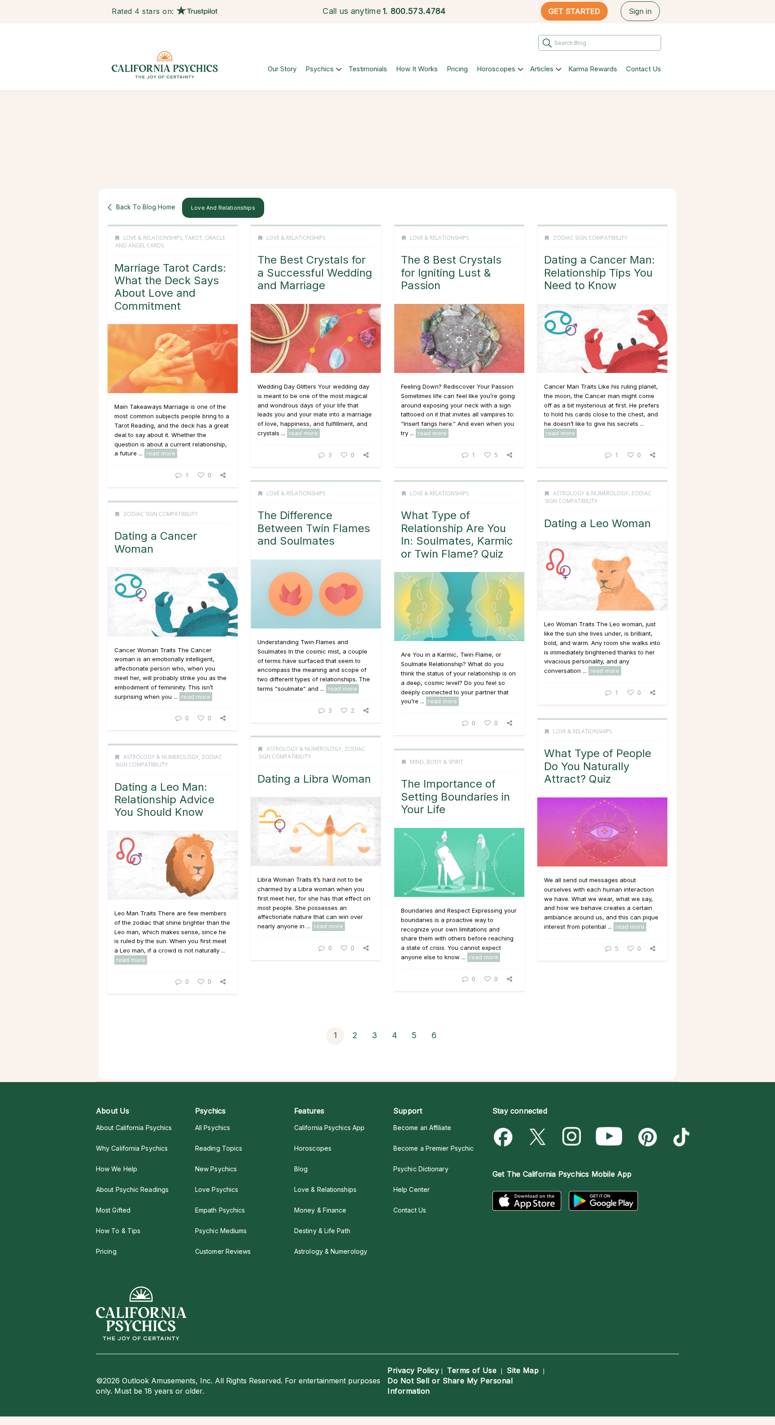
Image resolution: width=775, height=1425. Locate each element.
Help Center (411, 1189)
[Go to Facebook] (504, 1137)
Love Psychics (216, 1189)
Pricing (457, 69)
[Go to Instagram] (572, 1137)
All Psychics (212, 1127)
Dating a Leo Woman (597, 523)
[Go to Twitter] (538, 1137)
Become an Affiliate (422, 1127)
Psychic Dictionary (420, 1169)
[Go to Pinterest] (646, 1137)
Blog (301, 1169)
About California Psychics (134, 1127)
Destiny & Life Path (322, 1230)
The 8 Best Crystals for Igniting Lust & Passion (451, 272)
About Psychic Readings (132, 1189)
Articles (541, 69)
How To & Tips (118, 1230)
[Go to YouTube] (609, 1137)
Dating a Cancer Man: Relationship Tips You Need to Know (599, 272)
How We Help (116, 1169)
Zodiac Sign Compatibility (590, 238)
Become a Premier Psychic (433, 1148)
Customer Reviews (223, 1251)
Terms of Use (471, 1370)
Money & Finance (320, 1210)
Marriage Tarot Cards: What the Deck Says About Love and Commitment (170, 286)
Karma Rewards (592, 69)
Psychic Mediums (221, 1230)
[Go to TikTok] (679, 1137)
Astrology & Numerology (590, 493)
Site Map (523, 1370)
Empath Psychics (220, 1210)
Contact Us (643, 69)
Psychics (319, 69)
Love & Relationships (152, 238)
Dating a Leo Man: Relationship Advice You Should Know (164, 799)
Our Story (282, 69)
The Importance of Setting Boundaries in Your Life (455, 796)
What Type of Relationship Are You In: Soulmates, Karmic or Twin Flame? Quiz (457, 534)
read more (160, 453)
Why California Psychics (132, 1148)
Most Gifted (113, 1210)
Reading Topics (218, 1148)
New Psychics (216, 1169)
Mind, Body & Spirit (436, 762)
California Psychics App (329, 1127)
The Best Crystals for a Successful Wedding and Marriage (314, 272)
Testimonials (367, 69)
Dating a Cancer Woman (155, 542)
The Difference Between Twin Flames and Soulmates (313, 528)
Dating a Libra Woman (314, 778)
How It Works (417, 69)
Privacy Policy (413, 1370)
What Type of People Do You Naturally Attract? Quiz (597, 766)
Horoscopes (496, 69)
